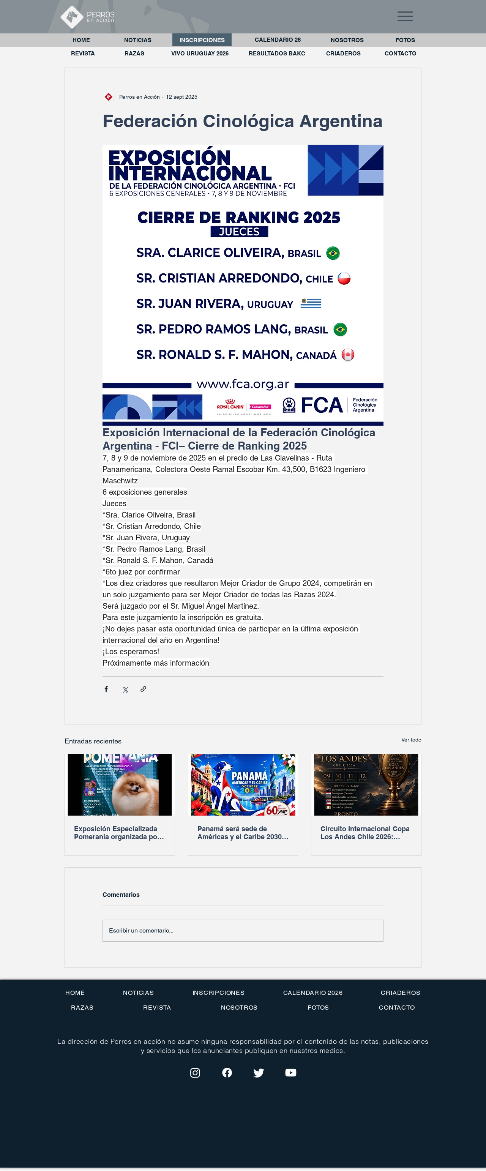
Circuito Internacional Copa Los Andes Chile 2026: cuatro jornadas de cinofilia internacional (365, 833)
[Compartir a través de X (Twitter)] (124, 689)
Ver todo (411, 740)
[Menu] (405, 16)
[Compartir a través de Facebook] (106, 689)
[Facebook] (227, 1072)
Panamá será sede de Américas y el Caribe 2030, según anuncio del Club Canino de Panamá (240, 833)
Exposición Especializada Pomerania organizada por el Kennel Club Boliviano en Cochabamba (119, 833)
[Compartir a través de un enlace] (143, 689)
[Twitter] (258, 1072)
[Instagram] (195, 1072)
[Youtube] (290, 1072)
